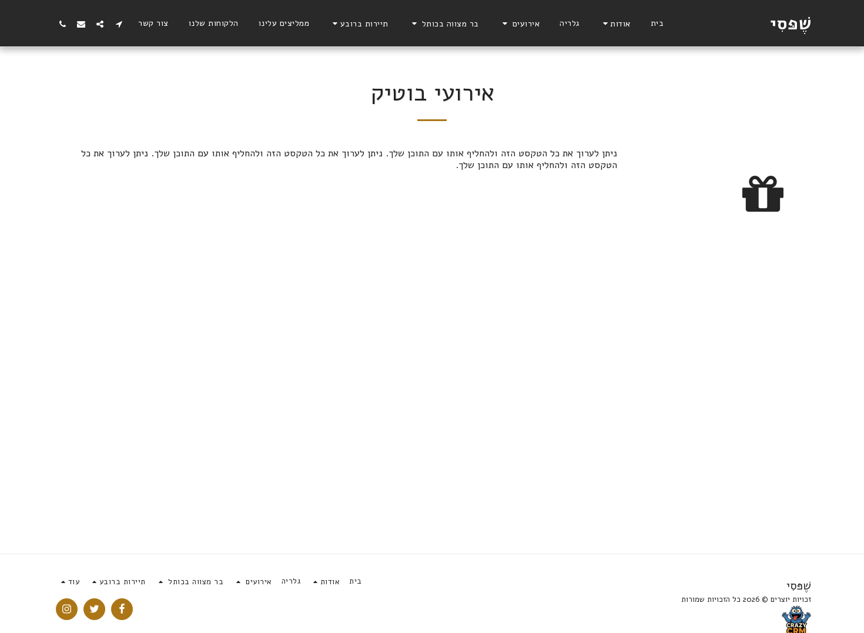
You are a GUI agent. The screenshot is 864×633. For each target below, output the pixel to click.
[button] (615, 24)
